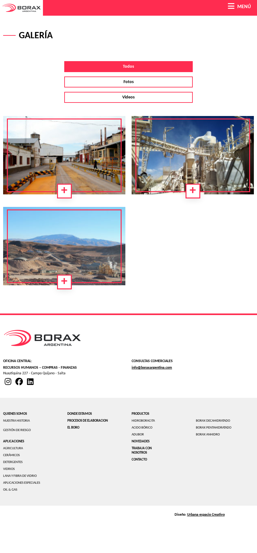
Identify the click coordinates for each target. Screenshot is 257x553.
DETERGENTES (13, 462)
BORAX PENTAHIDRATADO (213, 427)
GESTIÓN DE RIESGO (17, 430)
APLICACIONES (13, 441)
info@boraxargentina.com (152, 368)
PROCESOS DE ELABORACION (87, 421)
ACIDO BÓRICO (142, 427)
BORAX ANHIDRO (208, 434)
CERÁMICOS (11, 455)
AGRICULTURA (13, 448)
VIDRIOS (9, 469)
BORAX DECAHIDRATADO (213, 421)
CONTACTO (139, 459)
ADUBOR (138, 434)
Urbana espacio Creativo (206, 515)
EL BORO (73, 427)
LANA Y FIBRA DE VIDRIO (20, 476)
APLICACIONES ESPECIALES (21, 483)
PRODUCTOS (140, 414)
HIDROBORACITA (143, 421)
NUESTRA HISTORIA (16, 421)
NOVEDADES (140, 441)
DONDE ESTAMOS (79, 414)
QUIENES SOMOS (15, 414)
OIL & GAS (10, 490)
